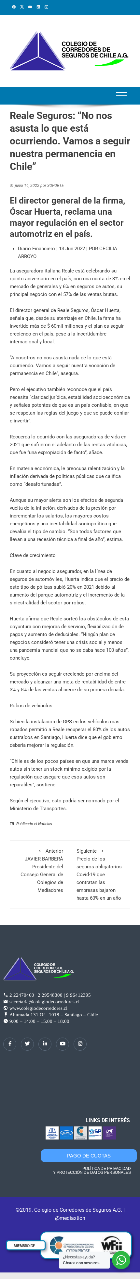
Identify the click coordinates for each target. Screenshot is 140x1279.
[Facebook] (9, 1044)
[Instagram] (80, 1044)
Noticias (45, 824)
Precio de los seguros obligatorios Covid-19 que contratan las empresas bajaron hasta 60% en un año (99, 874)
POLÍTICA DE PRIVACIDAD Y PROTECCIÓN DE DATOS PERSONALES (92, 1170)
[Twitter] (27, 1044)
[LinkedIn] (44, 1044)
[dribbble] (62, 1044)
